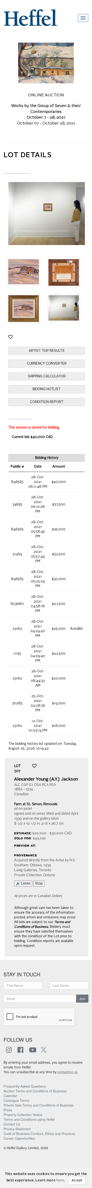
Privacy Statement (17, 1128)
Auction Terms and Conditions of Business (35, 1091)
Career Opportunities (19, 1138)
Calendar (10, 1095)
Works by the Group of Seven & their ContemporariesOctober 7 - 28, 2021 (46, 112)
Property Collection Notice (23, 1114)
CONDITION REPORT (46, 402)
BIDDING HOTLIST (47, 389)
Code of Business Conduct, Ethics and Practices (39, 1133)
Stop (39, 883)
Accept (76, 1180)
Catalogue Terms (16, 1100)
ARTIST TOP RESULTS (46, 351)
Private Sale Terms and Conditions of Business (38, 1105)
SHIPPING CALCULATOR (47, 376)
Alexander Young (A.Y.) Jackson (46, 779)
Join (82, 998)
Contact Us (12, 1124)
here (60, 1180)
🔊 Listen (23, 883)
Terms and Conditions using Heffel (29, 1119)
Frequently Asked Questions (25, 1086)
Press (8, 1110)
